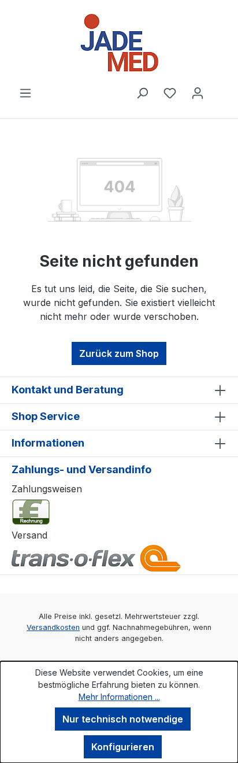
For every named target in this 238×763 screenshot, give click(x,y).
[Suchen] (142, 92)
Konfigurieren (122, 747)
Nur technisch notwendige (122, 719)
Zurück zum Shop (119, 353)
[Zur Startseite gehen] (119, 43)
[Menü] (25, 92)
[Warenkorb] (218, 89)
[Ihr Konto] (197, 92)
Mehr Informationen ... (119, 697)
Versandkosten (53, 627)
